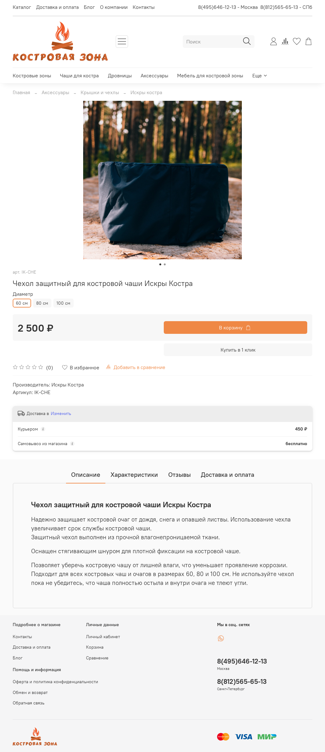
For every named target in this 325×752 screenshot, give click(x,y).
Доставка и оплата (57, 7)
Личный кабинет (103, 636)
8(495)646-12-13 (242, 661)
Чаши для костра (79, 75)
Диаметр (23, 294)
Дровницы (120, 75)
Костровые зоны (32, 75)
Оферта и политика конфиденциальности (55, 681)
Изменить (61, 413)
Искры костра (146, 92)
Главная (21, 92)
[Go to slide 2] (165, 264)
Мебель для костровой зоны (210, 75)
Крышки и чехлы (100, 92)
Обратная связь (28, 703)
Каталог (22, 7)
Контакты (144, 7)
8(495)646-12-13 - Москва (228, 7)
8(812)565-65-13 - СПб (286, 7)
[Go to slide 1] (160, 264)
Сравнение (97, 658)
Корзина (94, 647)
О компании (114, 7)
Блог (89, 7)
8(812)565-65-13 (242, 681)
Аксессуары (154, 75)
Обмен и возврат (30, 692)
